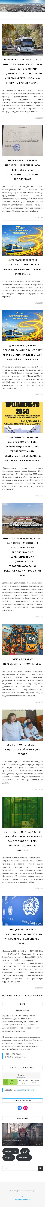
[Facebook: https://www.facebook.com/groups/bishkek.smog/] (20, 1108)
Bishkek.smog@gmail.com (16, 1057)
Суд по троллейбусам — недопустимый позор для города (22, 749)
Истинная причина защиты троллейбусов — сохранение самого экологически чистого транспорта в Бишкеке (22, 841)
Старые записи (12, 996)
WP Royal (31, 1191)
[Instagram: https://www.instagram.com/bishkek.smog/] (25, 1108)
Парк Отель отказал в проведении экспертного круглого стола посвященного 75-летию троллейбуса (22, 169)
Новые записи (33, 996)
